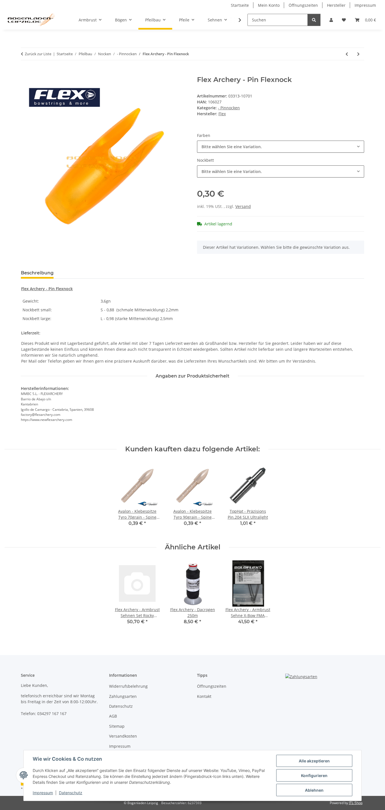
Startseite (240, 5)
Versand (243, 206)
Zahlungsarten (123, 696)
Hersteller (336, 5)
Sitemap (117, 726)
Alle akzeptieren (314, 760)
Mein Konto (269, 5)
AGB (113, 716)
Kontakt (204, 696)
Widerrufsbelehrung (128, 686)
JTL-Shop (355, 802)
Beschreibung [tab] (37, 273)
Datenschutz (70, 792)
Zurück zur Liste (38, 53)
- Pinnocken (229, 107)
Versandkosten (123, 736)
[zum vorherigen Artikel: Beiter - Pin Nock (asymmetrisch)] (347, 54)
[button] (331, 20)
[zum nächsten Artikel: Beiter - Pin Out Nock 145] (358, 54)
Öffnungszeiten (303, 5)
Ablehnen (314, 790)
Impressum (43, 792)
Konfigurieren (314, 775)
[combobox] (280, 147)
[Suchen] (313, 20)
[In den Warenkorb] (25, 73)
